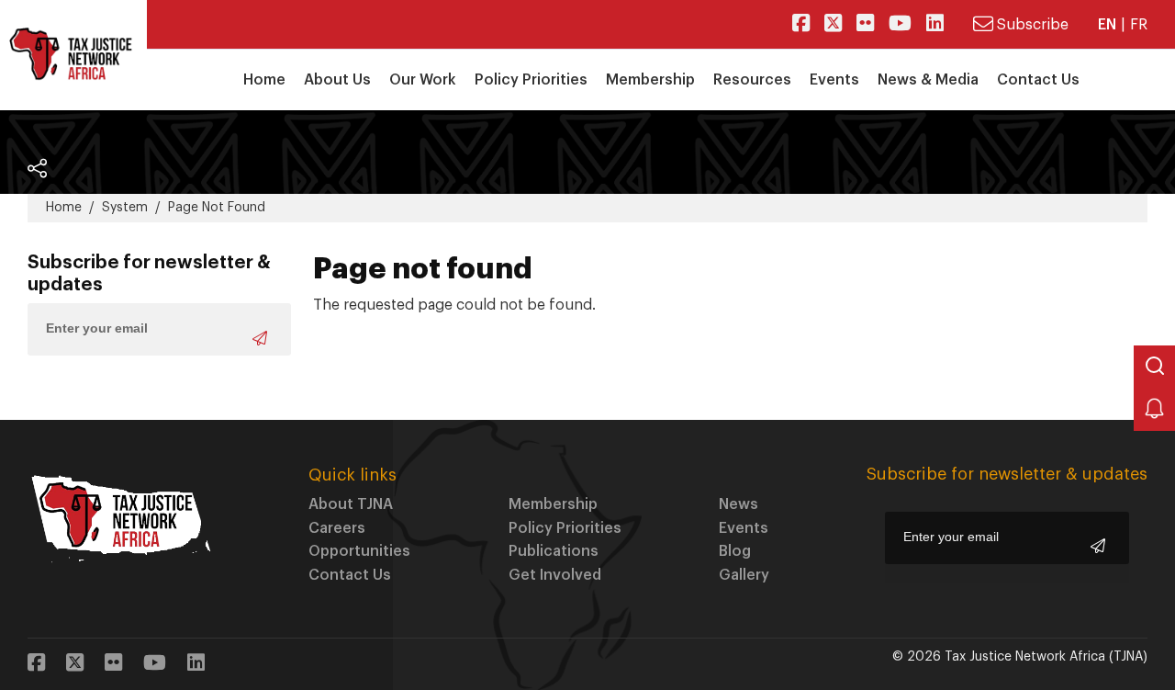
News (738, 504)
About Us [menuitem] (337, 80)
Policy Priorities (565, 528)
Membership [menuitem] (650, 80)
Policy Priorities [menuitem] (531, 80)
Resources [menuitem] (752, 80)
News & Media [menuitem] (928, 80)
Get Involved (555, 575)
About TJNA (350, 504)
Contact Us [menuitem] (1038, 80)
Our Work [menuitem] (422, 80)
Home (64, 207)
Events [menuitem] (834, 80)
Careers (336, 528)
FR (1138, 24)
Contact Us (349, 575)
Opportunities (359, 551)
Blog (735, 551)
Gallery (744, 575)
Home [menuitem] (264, 80)
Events (743, 528)
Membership (553, 504)
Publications (554, 551)
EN (1107, 24)
